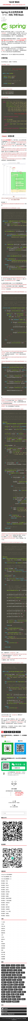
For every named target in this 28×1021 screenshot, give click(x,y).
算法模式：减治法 (5, 889)
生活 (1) (20, 989)
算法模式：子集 (4, 881)
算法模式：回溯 (4, 883)
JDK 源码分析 (19, 795)
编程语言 (3, 948)
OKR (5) (18, 967)
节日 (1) (21, 994)
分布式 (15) (9, 975)
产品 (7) (22, 972)
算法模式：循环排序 (5, 907)
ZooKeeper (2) (5, 972)
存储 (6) (3, 979)
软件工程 (3, 954)
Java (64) (13, 965)
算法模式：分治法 (5, 887)
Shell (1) (4, 970)
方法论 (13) (21, 984)
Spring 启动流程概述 (6, 140)
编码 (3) (23, 992)
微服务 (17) (4, 982)
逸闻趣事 (3, 956)
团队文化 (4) (10, 977)
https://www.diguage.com (18, 69)
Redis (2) (23, 967)
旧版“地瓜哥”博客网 (19, 792)
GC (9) (3, 965)
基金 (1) (19, 977)
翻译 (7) (8, 994)
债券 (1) (3, 975)
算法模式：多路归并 (5, 902)
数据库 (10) (4, 984)
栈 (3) (19, 987)
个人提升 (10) (12, 972)
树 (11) (23, 987)
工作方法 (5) (9, 979)
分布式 (2, 924)
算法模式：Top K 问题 (5, 911)
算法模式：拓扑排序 (5, 891)
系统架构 (3, 943)
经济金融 (3, 945)
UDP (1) (20, 970)
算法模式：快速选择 (5, 909)
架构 (13, 731)
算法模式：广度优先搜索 (6, 900)
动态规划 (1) (19, 975)
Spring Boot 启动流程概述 (6, 874)
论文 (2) (13, 996)
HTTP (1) (8, 965)
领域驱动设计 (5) (16, 1001)
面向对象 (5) (9, 1001)
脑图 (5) (17, 994)
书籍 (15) (18, 972)
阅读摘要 (3, 958)
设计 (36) (18, 996)
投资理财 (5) (21, 982)
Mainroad (19, 1018)
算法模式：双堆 (4, 904)
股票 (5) (12, 994)
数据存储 (3, 932)
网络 (2, 950)
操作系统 (3, 930)
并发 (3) (14, 979)
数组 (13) (15, 984)
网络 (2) (3, 994)
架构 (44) (14, 987)
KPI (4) (22, 965)
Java (6, 731)
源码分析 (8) (10, 989)
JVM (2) (18, 965)
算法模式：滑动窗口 (5, 915)
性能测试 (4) (15, 982)
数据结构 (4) (10, 984)
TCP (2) (15, 970)
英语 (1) (3, 996)
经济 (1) (19, 992)
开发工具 (3, 926)
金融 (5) (23, 999)
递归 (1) (18, 999)
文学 (2, 935)
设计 (9, 731)
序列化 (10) (19, 979)
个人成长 (3, 922)
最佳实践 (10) (9, 987)
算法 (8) (8, 992)
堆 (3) (24, 977)
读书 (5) (14, 999)
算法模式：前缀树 (5, 896)
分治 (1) (13, 975)
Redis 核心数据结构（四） (6, 876)
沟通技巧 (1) (4, 989)
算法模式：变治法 (5, 885)
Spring (18, 731)
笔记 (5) (3, 992)
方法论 (2, 937)
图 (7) (15, 977)
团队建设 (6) (4, 977)
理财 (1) (15, 989)
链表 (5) (3, 1001)
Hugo (14, 1018)
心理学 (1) (9, 982)
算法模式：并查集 (5, 894)
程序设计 (4, 20)
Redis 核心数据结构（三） (6, 878)
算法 (2, 941)
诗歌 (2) (9, 999)
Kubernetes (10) (5, 967)
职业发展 (3, 952)
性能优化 (3, 928)
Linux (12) (13, 967)
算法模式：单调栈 (5, 913)
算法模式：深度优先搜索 (6, 898)
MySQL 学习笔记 (19, 793)
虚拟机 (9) (8, 996)
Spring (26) (9, 970)
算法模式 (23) (13, 992)
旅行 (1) (3, 987)
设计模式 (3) (4, 999)
